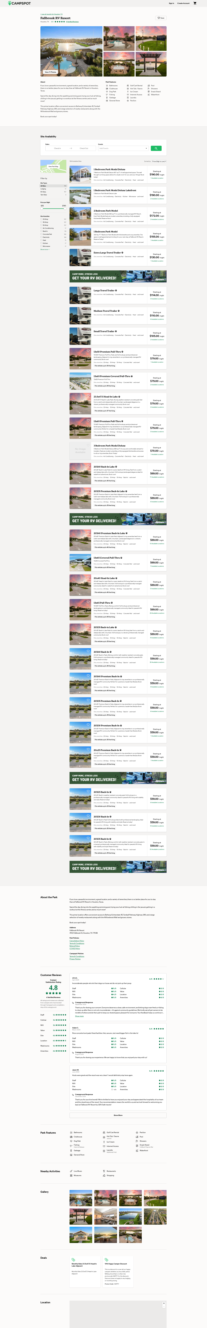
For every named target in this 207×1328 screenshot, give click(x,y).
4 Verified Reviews (72, 22)
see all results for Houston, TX (52, 14)
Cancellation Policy (77, 941)
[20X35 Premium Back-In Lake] (118, 498)
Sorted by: (147, 161)
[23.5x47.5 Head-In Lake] (118, 403)
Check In (57, 148)
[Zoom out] (163, 1306)
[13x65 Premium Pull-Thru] (118, 428)
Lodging (53, 189)
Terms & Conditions (77, 943)
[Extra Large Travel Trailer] (118, 257)
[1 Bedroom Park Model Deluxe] (118, 174)
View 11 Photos (50, 72)
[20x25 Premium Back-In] (118, 757)
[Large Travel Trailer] (118, 295)
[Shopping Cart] (195, 3)
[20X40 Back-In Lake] (118, 473)
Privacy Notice (75, 959)
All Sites (53, 186)
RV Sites (53, 192)
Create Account (183, 3)
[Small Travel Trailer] (118, 336)
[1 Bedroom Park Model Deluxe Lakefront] (118, 195)
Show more (79, 1016)
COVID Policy (75, 948)
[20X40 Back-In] (118, 659)
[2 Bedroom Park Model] (118, 216)
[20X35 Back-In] (118, 846)
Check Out (84, 148)
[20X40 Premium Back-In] (118, 683)
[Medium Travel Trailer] (118, 315)
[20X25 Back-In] (118, 799)
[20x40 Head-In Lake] (118, 585)
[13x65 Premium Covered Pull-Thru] (118, 381)
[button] (72, 195)
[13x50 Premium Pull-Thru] (118, 358)
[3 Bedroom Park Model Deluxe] (118, 451)
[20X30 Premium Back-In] (118, 732)
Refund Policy (75, 946)
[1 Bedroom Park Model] (118, 237)
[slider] (41, 208)
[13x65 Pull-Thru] (118, 609)
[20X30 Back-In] (118, 822)
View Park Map (53, 166)
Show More (118, 1115)
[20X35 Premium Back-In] (118, 708)
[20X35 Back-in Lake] (118, 634)
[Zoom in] (163, 1303)
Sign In (171, 3)
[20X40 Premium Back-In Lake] (118, 540)
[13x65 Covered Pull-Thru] (118, 562)
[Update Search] (156, 148)
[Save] (88, 168)
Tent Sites (53, 195)
